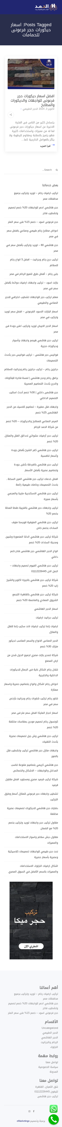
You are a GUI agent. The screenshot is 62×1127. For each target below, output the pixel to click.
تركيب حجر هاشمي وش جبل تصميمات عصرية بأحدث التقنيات (33, 739)
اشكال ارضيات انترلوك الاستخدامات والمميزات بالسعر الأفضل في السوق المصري (33, 868)
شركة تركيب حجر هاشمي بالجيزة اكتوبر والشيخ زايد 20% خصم (32, 583)
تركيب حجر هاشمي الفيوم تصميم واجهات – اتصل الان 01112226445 (34, 568)
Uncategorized (50, 1028)
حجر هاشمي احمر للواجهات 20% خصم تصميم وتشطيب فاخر (33, 210)
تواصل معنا (52, 1062)
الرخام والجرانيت (49, 1042)
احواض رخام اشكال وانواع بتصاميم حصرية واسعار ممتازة (31, 687)
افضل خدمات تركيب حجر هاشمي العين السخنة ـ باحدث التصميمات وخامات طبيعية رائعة (32, 482)
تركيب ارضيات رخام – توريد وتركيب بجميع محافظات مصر (36, 196)
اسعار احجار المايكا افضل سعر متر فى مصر (34, 712)
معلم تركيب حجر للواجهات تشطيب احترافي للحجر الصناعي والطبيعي (31, 300)
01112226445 (42, 1091)
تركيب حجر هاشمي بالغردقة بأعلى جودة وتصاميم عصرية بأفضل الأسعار (36, 467)
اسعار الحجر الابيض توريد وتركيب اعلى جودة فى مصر (31, 328)
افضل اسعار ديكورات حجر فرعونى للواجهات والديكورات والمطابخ (32, 100)
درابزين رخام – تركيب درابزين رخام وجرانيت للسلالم (31, 369)
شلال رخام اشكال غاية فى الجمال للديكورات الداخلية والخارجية (34, 672)
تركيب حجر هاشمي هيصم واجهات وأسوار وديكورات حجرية (35, 343)
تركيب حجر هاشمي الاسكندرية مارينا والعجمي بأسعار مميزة (32, 496)
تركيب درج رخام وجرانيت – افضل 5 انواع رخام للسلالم (34, 262)
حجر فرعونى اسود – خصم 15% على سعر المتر (33, 221)
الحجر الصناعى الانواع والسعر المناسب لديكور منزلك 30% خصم (33, 643)
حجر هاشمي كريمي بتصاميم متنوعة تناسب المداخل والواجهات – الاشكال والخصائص (34, 767)
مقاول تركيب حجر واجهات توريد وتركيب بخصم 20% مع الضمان (33, 825)
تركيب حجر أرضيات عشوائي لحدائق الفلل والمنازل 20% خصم (31, 438)
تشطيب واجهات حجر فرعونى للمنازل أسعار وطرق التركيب (31, 796)
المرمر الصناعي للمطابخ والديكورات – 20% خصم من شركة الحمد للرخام (32, 424)
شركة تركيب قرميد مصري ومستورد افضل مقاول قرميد (31, 782)
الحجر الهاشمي (49, 1037)
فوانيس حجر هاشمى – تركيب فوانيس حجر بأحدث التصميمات (31, 357)
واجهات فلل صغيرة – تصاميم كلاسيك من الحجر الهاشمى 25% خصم (32, 409)
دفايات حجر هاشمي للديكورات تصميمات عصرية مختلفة (32, 811)
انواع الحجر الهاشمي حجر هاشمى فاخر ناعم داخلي (34, 554)
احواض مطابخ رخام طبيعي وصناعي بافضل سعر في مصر (32, 233)
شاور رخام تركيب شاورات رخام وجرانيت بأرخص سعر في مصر (33, 701)
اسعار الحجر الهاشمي (46, 608)
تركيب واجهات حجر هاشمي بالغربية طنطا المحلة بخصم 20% (31, 510)
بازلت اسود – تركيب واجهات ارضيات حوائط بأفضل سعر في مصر (31, 285)
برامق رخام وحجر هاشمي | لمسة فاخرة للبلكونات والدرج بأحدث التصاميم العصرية (31, 381)
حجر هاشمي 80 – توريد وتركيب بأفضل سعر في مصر (32, 248)
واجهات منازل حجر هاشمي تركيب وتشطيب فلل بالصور (32, 753)
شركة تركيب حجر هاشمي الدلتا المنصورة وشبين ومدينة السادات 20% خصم (32, 539)
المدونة (54, 1071)
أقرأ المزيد (45, 146)
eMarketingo (23, 1121)
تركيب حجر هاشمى (47, 1096)
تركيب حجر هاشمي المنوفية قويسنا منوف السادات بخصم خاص (35, 525)
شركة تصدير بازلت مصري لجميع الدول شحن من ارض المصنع (32, 658)
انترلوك (54, 1047)
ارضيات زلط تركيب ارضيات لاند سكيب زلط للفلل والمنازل (32, 629)
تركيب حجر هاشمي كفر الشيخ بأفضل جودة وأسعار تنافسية (34, 453)
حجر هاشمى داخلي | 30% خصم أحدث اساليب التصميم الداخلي (33, 395)
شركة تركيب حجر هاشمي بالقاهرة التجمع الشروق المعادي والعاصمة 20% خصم (35, 597)
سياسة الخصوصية (48, 1067)
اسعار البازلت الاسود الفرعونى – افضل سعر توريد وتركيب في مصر (31, 314)
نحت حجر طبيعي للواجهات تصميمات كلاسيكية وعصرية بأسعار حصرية (33, 854)
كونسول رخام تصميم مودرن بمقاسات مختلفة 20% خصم (33, 724)
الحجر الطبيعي (30, 109)
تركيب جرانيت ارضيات (47, 617)
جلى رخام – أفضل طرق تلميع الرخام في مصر (34, 273)
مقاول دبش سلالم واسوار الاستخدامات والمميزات (36, 840)
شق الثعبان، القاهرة (46, 1086)
